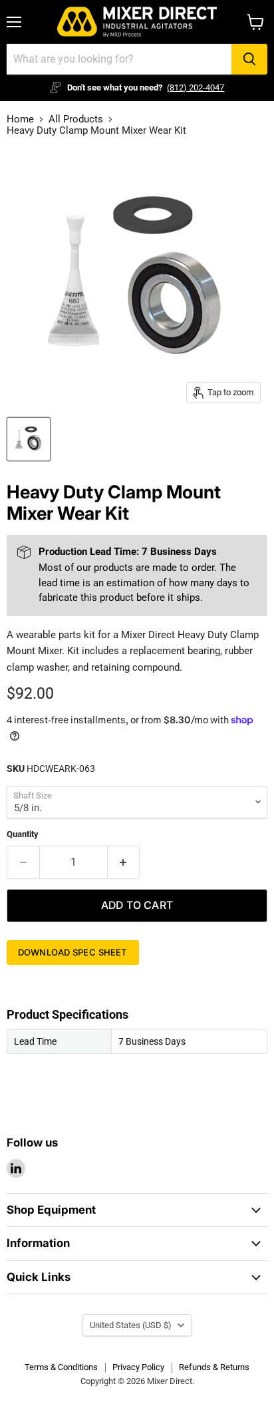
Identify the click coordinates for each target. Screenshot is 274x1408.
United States (131, 1325)
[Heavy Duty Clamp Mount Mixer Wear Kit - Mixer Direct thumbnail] (28, 439)
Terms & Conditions (61, 1367)
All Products (76, 119)
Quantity (23, 834)
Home (20, 119)
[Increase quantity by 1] (124, 862)
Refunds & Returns (214, 1367)
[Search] (249, 59)
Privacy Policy (138, 1367)
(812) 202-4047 (195, 87)
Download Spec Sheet (73, 952)
